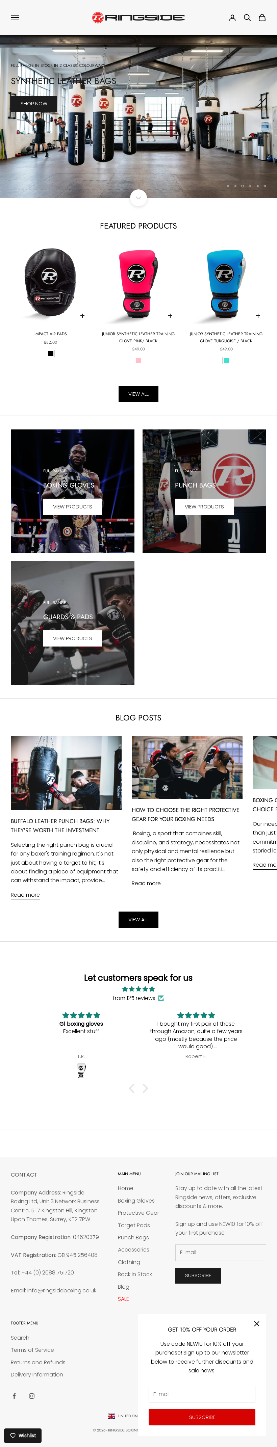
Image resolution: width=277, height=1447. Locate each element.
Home (125, 1188)
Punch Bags (133, 1237)
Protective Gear (138, 1213)
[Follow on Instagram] (31, 1396)
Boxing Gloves (136, 1201)
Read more (25, 895)
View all (138, 393)
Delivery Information (37, 1374)
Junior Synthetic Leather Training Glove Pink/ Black (138, 337)
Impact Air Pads (50, 334)
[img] (138, 989)
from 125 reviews (134, 998)
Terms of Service (32, 1350)
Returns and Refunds (38, 1362)
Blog (123, 1287)
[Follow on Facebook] (14, 1396)
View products (72, 506)
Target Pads (134, 1225)
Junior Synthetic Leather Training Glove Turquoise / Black (226, 337)
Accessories (133, 1250)
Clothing (129, 1262)
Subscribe (202, 1417)
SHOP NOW (34, 173)
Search (20, 1338)
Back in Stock (135, 1274)
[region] (138, 116)
